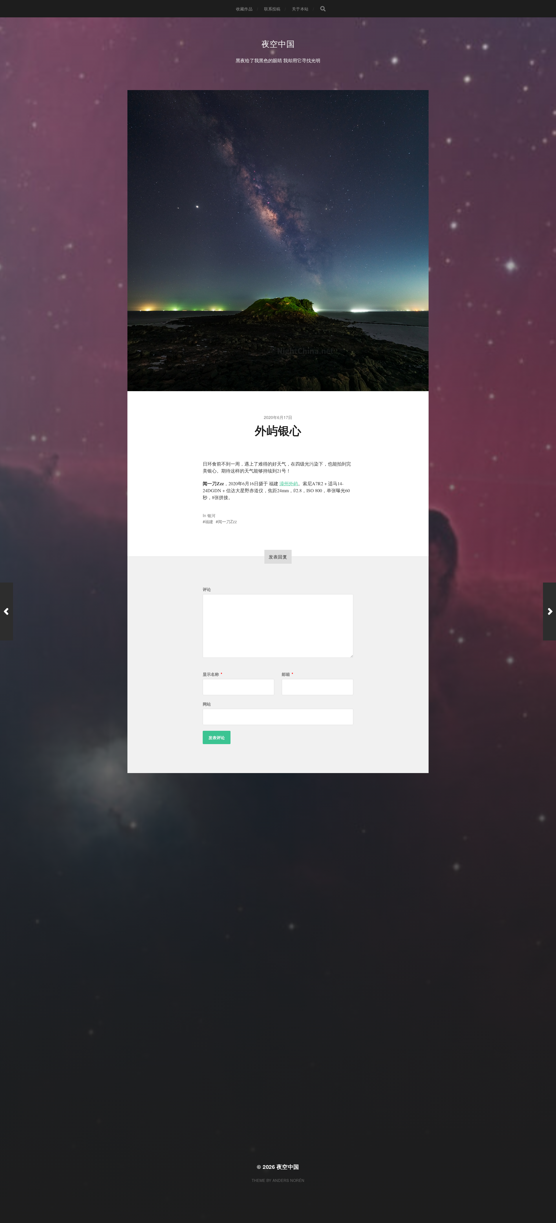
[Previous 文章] (6, 611)
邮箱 (287, 674)
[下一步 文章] (549, 611)
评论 (207, 589)
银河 (211, 515)
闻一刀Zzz (227, 521)
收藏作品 (244, 9)
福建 (209, 521)
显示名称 (212, 674)
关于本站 (300, 9)
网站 (207, 704)
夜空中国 (278, 43)
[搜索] (323, 8)
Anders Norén (288, 1180)
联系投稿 (272, 9)
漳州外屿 (288, 483)
